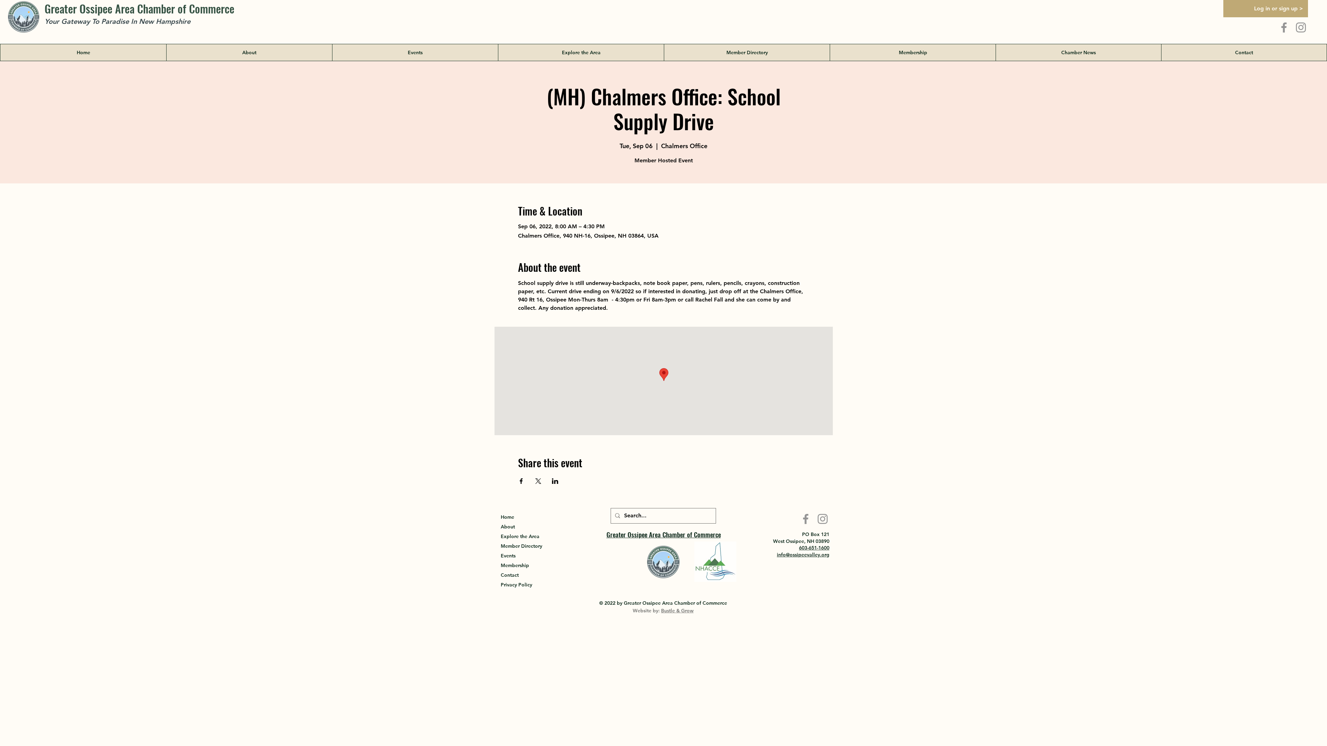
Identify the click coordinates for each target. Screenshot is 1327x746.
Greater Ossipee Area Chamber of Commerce (139, 8)
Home (507, 517)
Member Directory (521, 546)
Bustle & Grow (677, 611)
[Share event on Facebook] (521, 481)
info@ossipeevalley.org (803, 555)
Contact (510, 575)
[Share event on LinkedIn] (555, 481)
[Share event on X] (538, 481)
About (508, 527)
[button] (581, 52)
